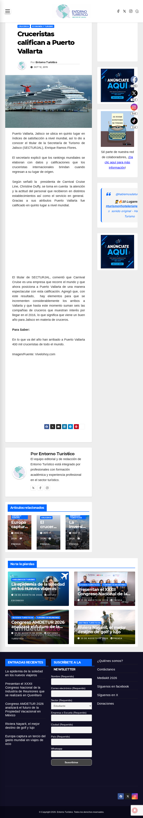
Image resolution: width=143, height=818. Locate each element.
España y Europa (16, 517)
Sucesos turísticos (89, 585)
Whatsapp (56, 748)
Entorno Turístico (46, 62)
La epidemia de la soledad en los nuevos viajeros (38, 586)
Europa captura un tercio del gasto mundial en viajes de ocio (25, 740)
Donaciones (105, 703)
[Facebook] (118, 11)
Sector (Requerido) (61, 700)
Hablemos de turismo (23, 580)
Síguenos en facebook (113, 686)
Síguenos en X (107, 695)
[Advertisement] (48, 243)
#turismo (112, 206)
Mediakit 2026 (107, 678)
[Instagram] (131, 11)
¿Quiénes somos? (110, 661)
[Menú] (7, 11)
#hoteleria (126, 206)
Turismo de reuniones (114, 585)
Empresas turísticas (76, 517)
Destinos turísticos (89, 623)
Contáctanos (106, 669)
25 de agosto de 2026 (95, 600)
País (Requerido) (60, 736)
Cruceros (23, 26)
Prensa (117, 600)
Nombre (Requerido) (62, 676)
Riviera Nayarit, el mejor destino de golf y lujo (102, 629)
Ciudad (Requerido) (62, 724)
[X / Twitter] (124, 11)
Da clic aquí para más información (119, 162)
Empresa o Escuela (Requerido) (68, 712)
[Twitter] (33, 488)
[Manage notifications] (135, 810)
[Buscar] (137, 11)
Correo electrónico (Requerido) (68, 688)
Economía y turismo (42, 26)
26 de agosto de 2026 (28, 595)
